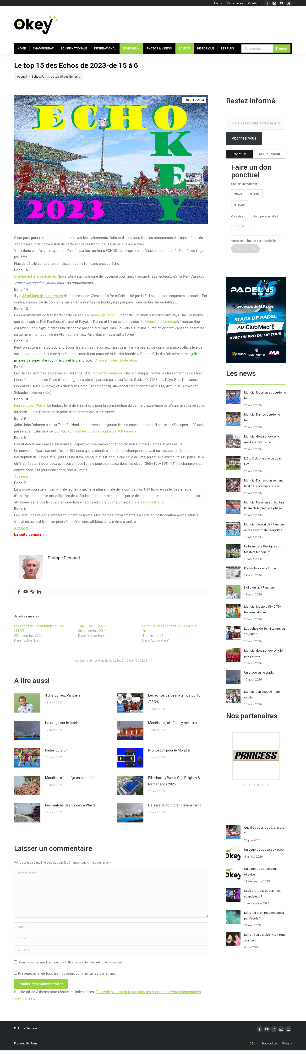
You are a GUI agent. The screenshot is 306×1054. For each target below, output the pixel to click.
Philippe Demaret (26, 1028)
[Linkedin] (39, 592)
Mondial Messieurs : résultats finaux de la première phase (264, 505)
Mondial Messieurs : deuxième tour (265, 395)
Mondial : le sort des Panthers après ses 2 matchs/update (264, 527)
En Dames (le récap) (101, 315)
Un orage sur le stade (62, 723)
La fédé (118, 660)
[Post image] (27, 703)
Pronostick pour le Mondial (169, 750)
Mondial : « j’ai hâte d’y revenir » (172, 723)
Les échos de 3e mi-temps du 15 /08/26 (174, 698)
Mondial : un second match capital (262, 694)
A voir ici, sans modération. (116, 360)
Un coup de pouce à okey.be (264, 849)
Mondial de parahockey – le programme (263, 653)
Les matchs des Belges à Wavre (70, 805)
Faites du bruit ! (57, 750)
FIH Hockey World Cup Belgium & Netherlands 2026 (174, 781)
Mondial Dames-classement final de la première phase (263, 483)
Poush (34, 1043)
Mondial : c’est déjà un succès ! (69, 778)
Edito (108, 660)
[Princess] (256, 779)
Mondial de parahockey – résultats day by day (261, 439)
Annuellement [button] (269, 154)
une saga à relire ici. (149, 502)
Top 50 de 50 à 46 (91, 626)
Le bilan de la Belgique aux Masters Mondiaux (262, 549)
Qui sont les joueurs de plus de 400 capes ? (102, 431)
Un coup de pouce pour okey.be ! (260, 871)
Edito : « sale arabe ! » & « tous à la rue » (264, 937)
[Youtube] (25, 592)
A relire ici (21, 476)
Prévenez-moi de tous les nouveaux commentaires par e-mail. (67, 973)
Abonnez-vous (244, 138)
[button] (244, 785)
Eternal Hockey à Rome (260, 568)
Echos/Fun (96, 660)
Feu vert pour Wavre (30, 405)
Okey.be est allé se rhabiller (35, 276)
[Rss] (32, 592)
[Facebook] (19, 592)
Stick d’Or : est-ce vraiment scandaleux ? (262, 893)
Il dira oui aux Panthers (63, 695)
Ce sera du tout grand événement (174, 805)
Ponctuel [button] (239, 154)
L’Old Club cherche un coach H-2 (263, 461)
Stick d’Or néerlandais (108, 373)
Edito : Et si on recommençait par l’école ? (264, 915)
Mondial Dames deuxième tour (262, 417)
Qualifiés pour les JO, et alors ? (264, 830)
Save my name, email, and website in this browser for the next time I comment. (70, 962)
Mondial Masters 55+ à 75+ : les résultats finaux (263, 609)
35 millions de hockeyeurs (42, 296)
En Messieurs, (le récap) (159, 321)
